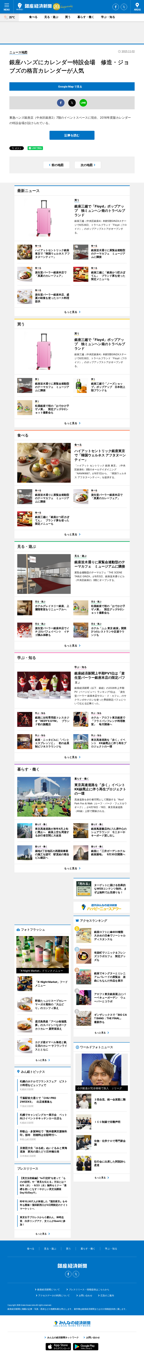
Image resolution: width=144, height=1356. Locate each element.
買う (68, 17)
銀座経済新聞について (48, 1289)
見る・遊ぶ (51, 17)
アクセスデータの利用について (54, 1295)
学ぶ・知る (108, 17)
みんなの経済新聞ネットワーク (72, 1324)
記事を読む (72, 135)
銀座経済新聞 (34, 6)
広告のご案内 (107, 1295)
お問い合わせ (85, 1295)
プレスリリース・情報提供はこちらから (89, 1289)
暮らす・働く (85, 17)
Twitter (124, 7)
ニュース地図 (18, 52)
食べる (33, 17)
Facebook (115, 7)
